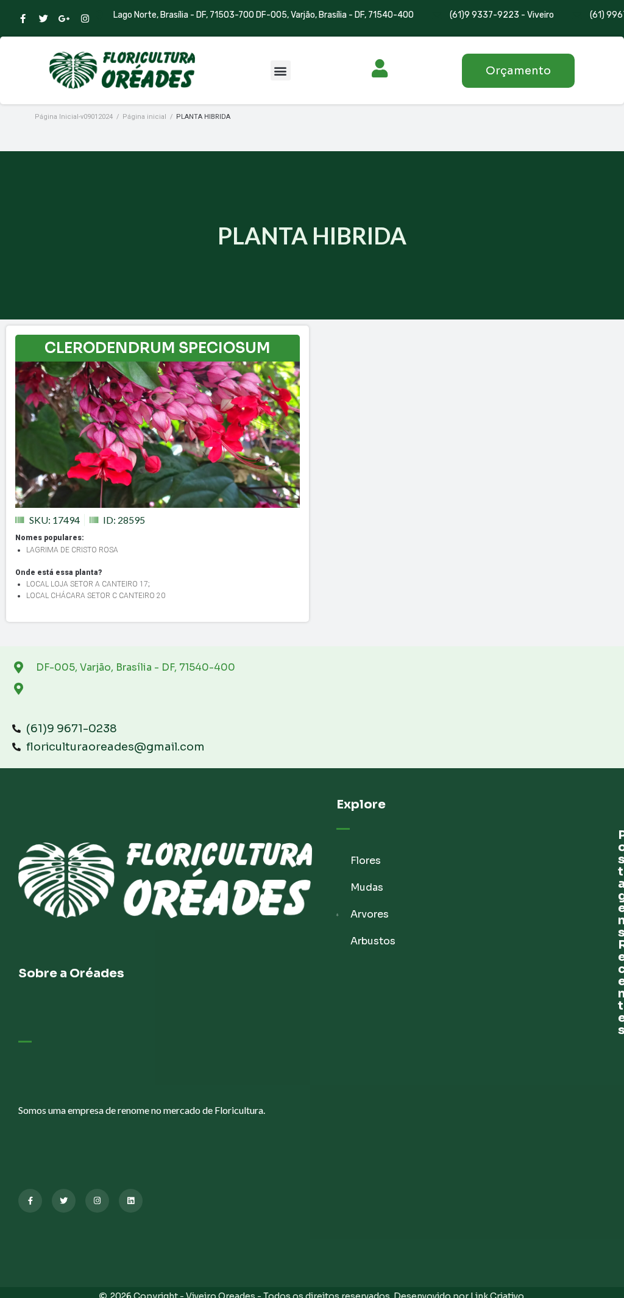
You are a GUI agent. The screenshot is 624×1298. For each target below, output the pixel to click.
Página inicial (144, 117)
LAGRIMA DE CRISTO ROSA (72, 550)
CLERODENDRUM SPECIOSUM (157, 348)
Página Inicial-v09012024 (74, 117)
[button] (281, 70)
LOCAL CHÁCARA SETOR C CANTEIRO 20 (95, 595)
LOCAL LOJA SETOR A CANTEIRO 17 (87, 584)
